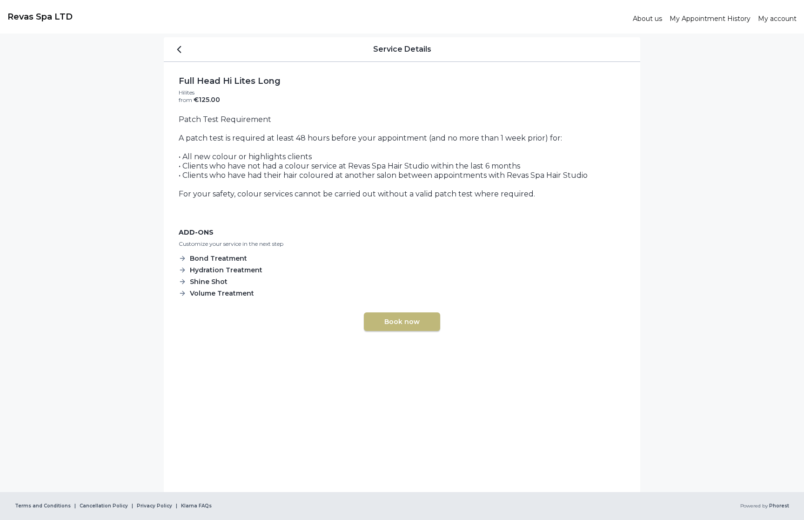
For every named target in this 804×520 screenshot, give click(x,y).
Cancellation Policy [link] (104, 506)
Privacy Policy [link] (154, 506)
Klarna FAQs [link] (196, 506)
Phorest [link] (779, 506)
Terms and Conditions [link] (43, 506)
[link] (316, 17)
